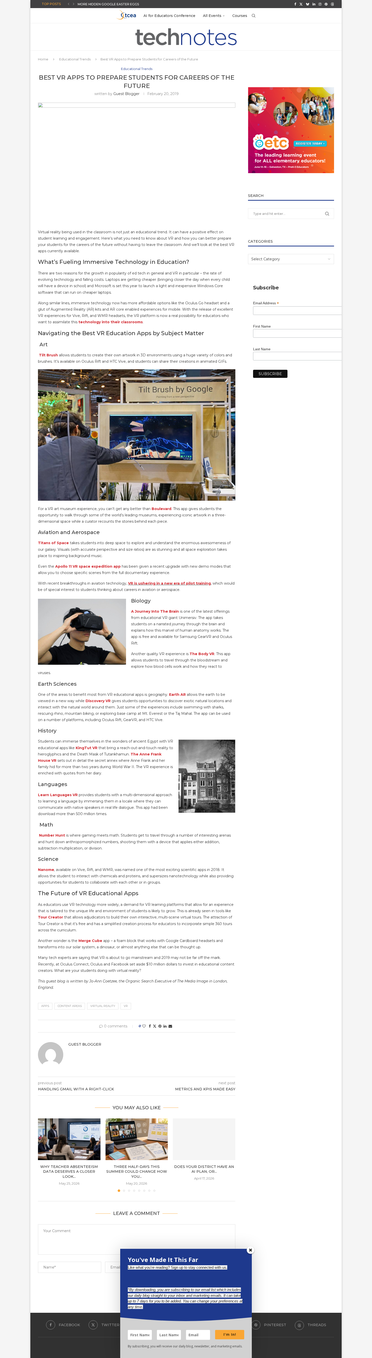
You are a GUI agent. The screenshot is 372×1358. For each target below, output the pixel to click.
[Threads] (332, 4)
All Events (212, 15)
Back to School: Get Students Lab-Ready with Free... (125, 4)
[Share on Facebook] (150, 1026)
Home (43, 59)
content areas (70, 1006)
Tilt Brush (48, 355)
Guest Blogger (126, 93)
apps (45, 1006)
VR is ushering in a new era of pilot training (169, 583)
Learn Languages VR (58, 795)
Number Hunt (52, 835)
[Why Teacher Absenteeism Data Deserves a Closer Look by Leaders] (69, 1139)
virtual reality (102, 1006)
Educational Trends (75, 59)
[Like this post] (144, 1026)
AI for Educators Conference (169, 15)
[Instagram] (320, 4)
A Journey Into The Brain (155, 611)
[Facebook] (295, 4)
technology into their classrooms (110, 322)
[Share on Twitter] (154, 1026)
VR (126, 1006)
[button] (69, 4)
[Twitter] (301, 4)
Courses (239, 15)
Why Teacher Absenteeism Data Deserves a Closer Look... (69, 1171)
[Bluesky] (307, 4)
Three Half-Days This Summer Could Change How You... (136, 1171)
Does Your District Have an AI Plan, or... (204, 1169)
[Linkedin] (314, 4)
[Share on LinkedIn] (165, 1026)
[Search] (253, 15)
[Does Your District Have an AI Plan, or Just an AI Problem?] (204, 1139)
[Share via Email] (170, 1026)
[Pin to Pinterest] (159, 1026)
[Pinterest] (326, 4)
